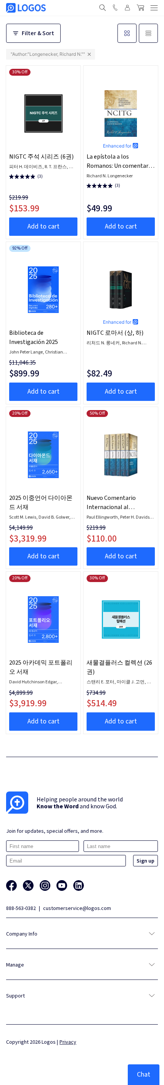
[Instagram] (45, 885)
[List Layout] (148, 33)
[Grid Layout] (127, 33)
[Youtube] (61, 885)
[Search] (102, 7)
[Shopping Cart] (140, 8)
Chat (143, 1074)
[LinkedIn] (78, 885)
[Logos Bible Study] (26, 8)
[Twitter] (28, 885)
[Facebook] (11, 885)
